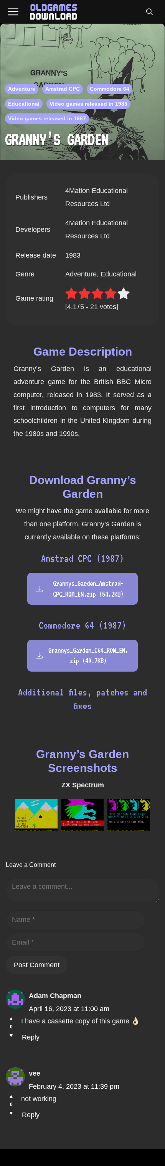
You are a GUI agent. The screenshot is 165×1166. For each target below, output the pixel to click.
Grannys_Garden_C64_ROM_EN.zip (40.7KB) (88, 655)
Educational (24, 104)
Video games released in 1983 (88, 104)
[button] (149, 12)
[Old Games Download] (53, 11)
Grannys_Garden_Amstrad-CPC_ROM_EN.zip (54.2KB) (88, 588)
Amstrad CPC (62, 89)
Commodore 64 (109, 89)
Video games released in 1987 (47, 118)
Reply (31, 1037)
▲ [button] (11, 1018)
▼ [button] (11, 1035)
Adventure (21, 89)
